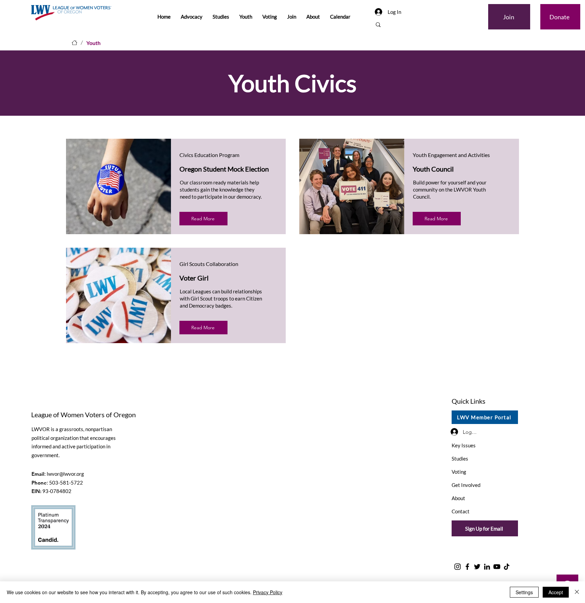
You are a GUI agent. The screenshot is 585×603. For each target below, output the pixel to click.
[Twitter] (477, 566)
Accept (555, 592)
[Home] (74, 43)
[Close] (577, 592)
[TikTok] (506, 566)
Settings (524, 592)
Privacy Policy (267, 592)
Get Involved (466, 485)
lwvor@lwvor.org (65, 474)
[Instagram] (457, 566)
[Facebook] (467, 566)
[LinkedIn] (487, 566)
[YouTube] (497, 566)
